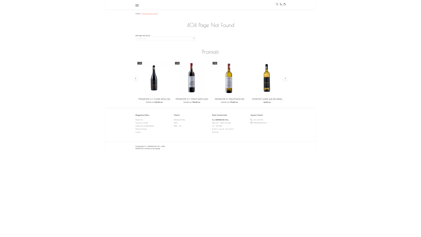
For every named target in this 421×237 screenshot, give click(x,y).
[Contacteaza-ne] (281, 4)
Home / (138, 13)
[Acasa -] (207, 5)
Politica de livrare (141, 129)
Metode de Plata (179, 120)
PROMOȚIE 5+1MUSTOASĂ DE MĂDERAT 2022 (229, 99)
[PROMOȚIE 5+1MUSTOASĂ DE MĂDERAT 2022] (229, 78)
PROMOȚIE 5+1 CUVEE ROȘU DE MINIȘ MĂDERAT (154, 99)
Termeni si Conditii (141, 123)
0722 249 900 (258, 120)
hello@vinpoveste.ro (260, 123)
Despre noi (139, 120)
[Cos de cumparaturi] (284, 4)
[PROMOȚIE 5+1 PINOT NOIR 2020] (192, 78)
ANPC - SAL (178, 126)
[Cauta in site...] (277, 4)
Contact (138, 132)
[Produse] (137, 6)
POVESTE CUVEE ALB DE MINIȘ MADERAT (267, 99)
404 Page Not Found (150, 13)
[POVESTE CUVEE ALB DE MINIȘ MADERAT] (267, 78)
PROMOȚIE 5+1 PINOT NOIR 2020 (192, 99)
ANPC (176, 123)
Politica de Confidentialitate (144, 126)
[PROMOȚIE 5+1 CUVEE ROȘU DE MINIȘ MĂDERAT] (154, 78)
